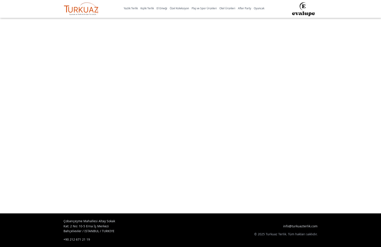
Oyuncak (259, 8)
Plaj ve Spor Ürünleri (204, 8)
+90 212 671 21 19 (77, 239)
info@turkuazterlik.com (300, 226)
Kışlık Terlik (147, 8)
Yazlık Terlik (131, 8)
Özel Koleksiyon (179, 8)
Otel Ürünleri (227, 8)
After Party (244, 8)
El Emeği (162, 8)
